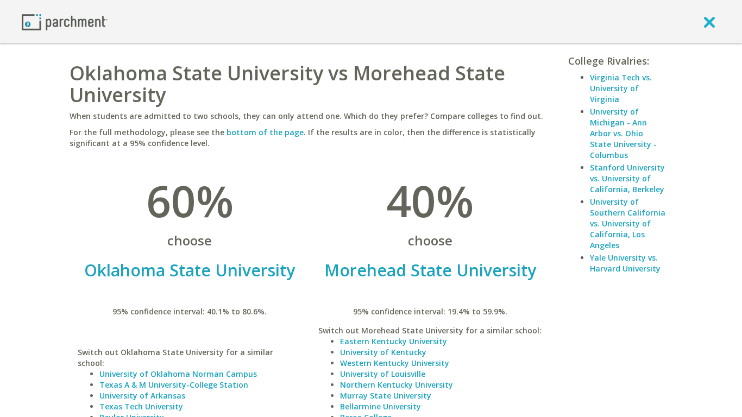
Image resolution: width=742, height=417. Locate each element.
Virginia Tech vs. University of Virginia (621, 88)
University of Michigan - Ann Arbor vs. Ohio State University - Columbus (623, 133)
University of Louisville (382, 374)
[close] (709, 21)
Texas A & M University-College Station (173, 385)
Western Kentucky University (394, 363)
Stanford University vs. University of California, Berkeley (627, 178)
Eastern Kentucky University (393, 341)
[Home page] (65, 21)
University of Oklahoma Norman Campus (178, 374)
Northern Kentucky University (396, 385)
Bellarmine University (380, 406)
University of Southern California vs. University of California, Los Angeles (627, 223)
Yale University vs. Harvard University (625, 263)
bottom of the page (265, 132)
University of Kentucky (383, 352)
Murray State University (385, 395)
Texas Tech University (141, 406)
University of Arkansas (142, 395)
